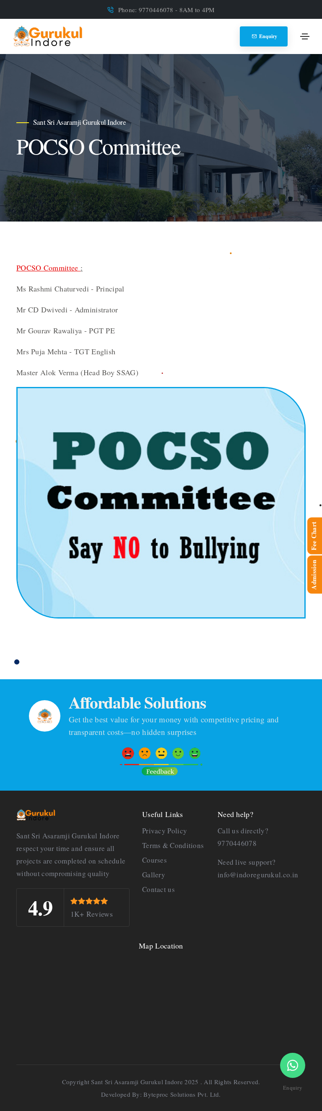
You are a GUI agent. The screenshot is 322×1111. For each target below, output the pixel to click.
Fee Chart (313, 535)
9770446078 (237, 843)
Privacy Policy (164, 830)
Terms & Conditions (173, 845)
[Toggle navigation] (304, 36)
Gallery (153, 874)
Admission (313, 575)
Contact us (158, 889)
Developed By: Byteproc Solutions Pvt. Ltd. (161, 1094)
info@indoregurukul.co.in (258, 874)
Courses (154, 860)
